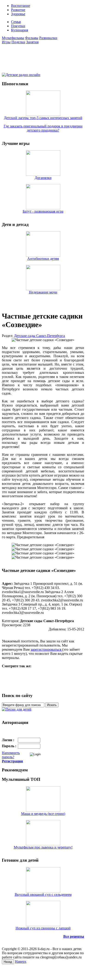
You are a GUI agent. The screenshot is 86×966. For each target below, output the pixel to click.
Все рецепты (73, 936)
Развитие (18, 10)
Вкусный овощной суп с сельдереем (43, 894)
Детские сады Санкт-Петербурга (39, 336)
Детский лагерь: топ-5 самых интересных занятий (43, 118)
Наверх (20, 961)
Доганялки (43, 178)
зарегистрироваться (46, 649)
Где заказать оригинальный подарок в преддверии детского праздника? (43, 128)
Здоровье (18, 14)
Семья (16, 22)
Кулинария (19, 30)
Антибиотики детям (43, 259)
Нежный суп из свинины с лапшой (43, 928)
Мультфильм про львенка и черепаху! (43, 847)
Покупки (18, 26)
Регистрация (12, 761)
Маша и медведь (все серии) (43, 814)
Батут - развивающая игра (43, 211)
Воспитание (20, 6)
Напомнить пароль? (11, 755)
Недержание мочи (43, 292)
